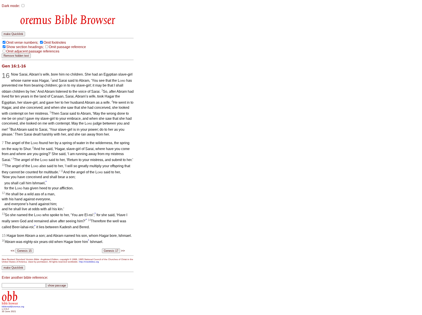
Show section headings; (25, 47)
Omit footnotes (55, 42)
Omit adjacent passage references (32, 51)
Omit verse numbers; (22, 42)
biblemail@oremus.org (13, 306)
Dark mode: (11, 6)
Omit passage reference (67, 47)
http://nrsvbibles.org (89, 262)
